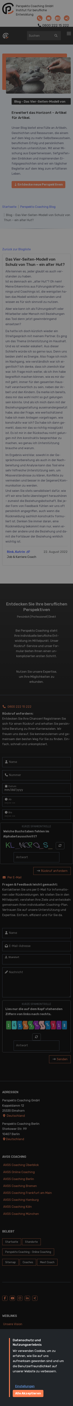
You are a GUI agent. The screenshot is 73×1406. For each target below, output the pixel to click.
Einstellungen (25, 1386)
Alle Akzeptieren (28, 1393)
